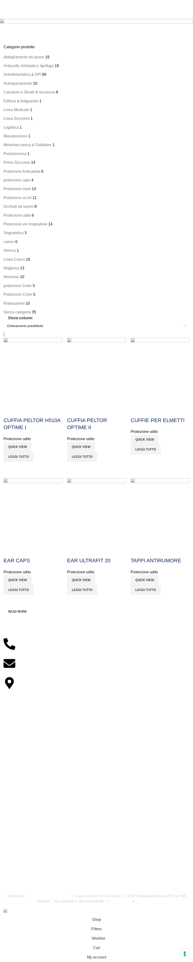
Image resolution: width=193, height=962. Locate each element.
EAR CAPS (17, 560)
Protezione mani (17, 189)
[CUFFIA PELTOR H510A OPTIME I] (33, 371)
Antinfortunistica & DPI (22, 74)
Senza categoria (17, 312)
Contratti (10, 798)
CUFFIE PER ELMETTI (158, 420)
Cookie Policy (146, 901)
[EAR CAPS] (33, 512)
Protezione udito (17, 215)
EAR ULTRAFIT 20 (88, 560)
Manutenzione (15, 136)
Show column (20, 318)
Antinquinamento (18, 83)
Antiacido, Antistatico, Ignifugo (29, 66)
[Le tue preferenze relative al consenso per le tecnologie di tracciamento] (184, 953)
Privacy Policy (121, 901)
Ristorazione (14, 303)
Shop (7, 766)
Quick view (17, 447)
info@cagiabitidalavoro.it (24, 674)
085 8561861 (15, 654)
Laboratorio (12, 842)
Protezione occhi (18, 198)
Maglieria (11, 268)
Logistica (11, 127)
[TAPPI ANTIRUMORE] (160, 512)
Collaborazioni (14, 790)
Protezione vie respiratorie (25, 224)
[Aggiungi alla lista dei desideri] (9, 411)
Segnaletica (14, 233)
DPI (6, 882)
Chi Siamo (11, 774)
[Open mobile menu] (5, 4)
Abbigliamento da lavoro (24, 57)
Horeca (10, 250)
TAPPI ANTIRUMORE (156, 560)
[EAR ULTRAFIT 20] (96, 512)
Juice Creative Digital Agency (48, 896)
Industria (10, 834)
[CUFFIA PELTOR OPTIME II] (96, 371)
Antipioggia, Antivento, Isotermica (28, 858)
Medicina (10, 826)
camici (9, 242)
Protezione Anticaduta (22, 171)
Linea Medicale (16, 110)
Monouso (11, 277)
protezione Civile (18, 286)
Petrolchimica (15, 154)
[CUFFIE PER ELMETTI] (160, 371)
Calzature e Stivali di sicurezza (29, 92)
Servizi (8, 782)
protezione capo (17, 180)
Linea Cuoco (14, 259)
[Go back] (9, 25)
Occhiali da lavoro (19, 206)
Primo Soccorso (17, 162)
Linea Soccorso (17, 118)
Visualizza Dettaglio (9, 468)
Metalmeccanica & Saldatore (28, 145)
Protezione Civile (18, 294)
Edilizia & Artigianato (21, 101)
